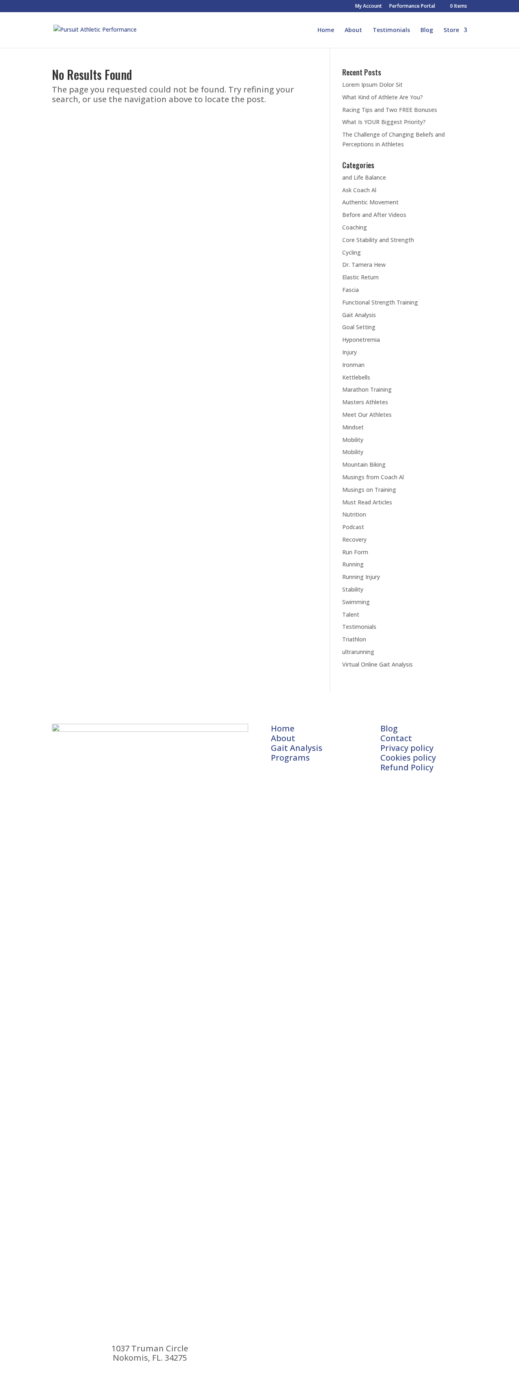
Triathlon (354, 639)
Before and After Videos (374, 215)
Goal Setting (358, 327)
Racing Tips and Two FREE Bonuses (389, 110)
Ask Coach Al (359, 190)
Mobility (352, 440)
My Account (368, 6)
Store (451, 30)
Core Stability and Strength (378, 240)
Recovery (354, 539)
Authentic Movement (370, 202)
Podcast (353, 527)
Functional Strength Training (380, 302)
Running (353, 564)
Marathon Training (367, 389)
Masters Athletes (365, 402)
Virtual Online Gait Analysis (377, 664)
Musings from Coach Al (373, 477)
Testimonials (391, 30)
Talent (350, 614)
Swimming (356, 602)
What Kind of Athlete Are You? (382, 97)
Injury (349, 352)
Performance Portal (412, 6)
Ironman (353, 365)
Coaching (354, 227)
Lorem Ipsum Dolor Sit (372, 84)
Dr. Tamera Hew (364, 264)
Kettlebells (356, 377)
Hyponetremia (361, 339)
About (353, 30)
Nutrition (354, 514)
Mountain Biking (364, 464)
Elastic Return (360, 277)
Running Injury (361, 577)
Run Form (355, 552)
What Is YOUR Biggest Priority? (384, 122)
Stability (352, 589)
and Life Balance (364, 177)
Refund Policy (406, 767)
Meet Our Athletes (367, 414)
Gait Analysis (359, 315)
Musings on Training (369, 489)
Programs (290, 757)
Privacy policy (406, 747)
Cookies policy (408, 757)
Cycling (351, 252)
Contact (396, 738)
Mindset (353, 427)
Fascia (350, 290)
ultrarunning (358, 652)
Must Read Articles (367, 502)
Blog (426, 30)
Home (325, 30)
